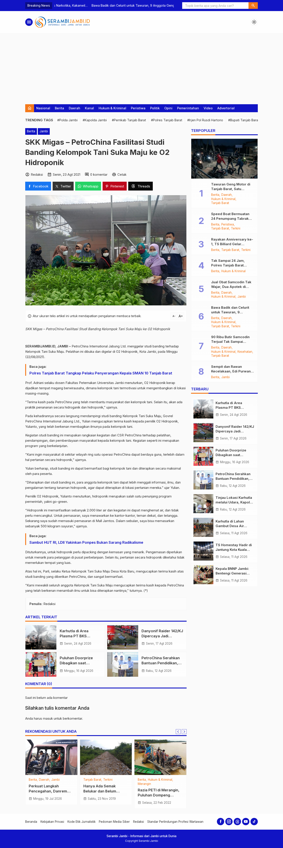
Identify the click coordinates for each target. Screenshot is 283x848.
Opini (168, 108)
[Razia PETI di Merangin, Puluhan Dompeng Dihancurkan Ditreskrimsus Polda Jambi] (160, 757)
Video (208, 108)
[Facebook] (220, 821)
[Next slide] (184, 731)
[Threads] (237, 821)
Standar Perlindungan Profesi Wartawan (175, 821)
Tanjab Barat (92, 779)
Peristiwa (138, 108)
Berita (59, 108)
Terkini (108, 779)
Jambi (44, 131)
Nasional (43, 108)
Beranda (31, 821)
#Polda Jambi (67, 120)
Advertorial (226, 108)
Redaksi (138, 821)
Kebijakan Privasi (52, 821)
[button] (253, 5)
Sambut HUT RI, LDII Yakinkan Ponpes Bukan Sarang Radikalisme (86, 542)
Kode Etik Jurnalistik (81, 821)
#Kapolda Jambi (95, 120)
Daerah (74, 108)
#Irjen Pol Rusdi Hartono (205, 120)
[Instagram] (229, 821)
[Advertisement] (141, 67)
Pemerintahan (188, 108)
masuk (48, 718)
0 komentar (98, 174)
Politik (155, 108)
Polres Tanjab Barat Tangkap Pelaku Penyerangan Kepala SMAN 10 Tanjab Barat (100, 373)
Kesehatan (244, 351)
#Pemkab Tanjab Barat (129, 120)
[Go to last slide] (178, 731)
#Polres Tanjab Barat (166, 120)
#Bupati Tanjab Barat (243, 120)
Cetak (121, 174)
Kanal (89, 108)
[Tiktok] (254, 821)
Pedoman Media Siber (114, 821)
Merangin (144, 784)
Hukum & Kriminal (112, 108)
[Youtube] (245, 821)
